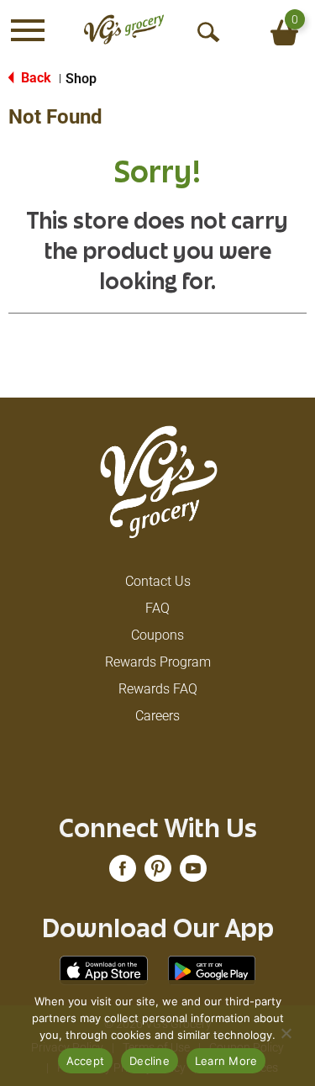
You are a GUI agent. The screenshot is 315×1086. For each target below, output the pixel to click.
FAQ (157, 608)
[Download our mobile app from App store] (104, 970)
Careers (157, 716)
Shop (81, 79)
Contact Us (158, 581)
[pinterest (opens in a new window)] (157, 874)
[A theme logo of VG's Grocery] (123, 30)
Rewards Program (158, 662)
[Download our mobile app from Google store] (212, 970)
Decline (149, 1061)
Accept (85, 1061)
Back (34, 78)
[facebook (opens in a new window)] (122, 874)
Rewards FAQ (157, 689)
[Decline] (285, 1033)
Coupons (157, 635)
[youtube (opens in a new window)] (193, 874)
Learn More (226, 1061)
